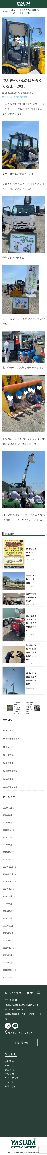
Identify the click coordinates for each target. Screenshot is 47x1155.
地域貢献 (9, 1073)
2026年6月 (9, 815)
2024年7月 (9, 896)
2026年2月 (9, 837)
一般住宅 (9, 754)
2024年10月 (9, 881)
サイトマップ (11, 1078)
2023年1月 (9, 962)
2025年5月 (9, 859)
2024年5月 (9, 911)
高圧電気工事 (11, 787)
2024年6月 (9, 903)
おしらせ (9, 730)
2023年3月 (9, 955)
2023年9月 (9, 940)
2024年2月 (9, 918)
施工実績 (9, 779)
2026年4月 (9, 829)
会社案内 (9, 1061)
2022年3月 (9, 977)
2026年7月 (9, 807)
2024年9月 (9, 888)
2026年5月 (9, 822)
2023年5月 (9, 947)
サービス (9, 1065)
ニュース (8, 96)
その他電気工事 (12, 738)
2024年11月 (9, 874)
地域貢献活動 (21, 96)
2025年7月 (9, 851)
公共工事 (9, 763)
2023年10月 (9, 933)
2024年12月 (9, 866)
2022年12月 (9, 969)
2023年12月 (9, 925)
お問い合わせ (21, 1042)
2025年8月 (9, 844)
